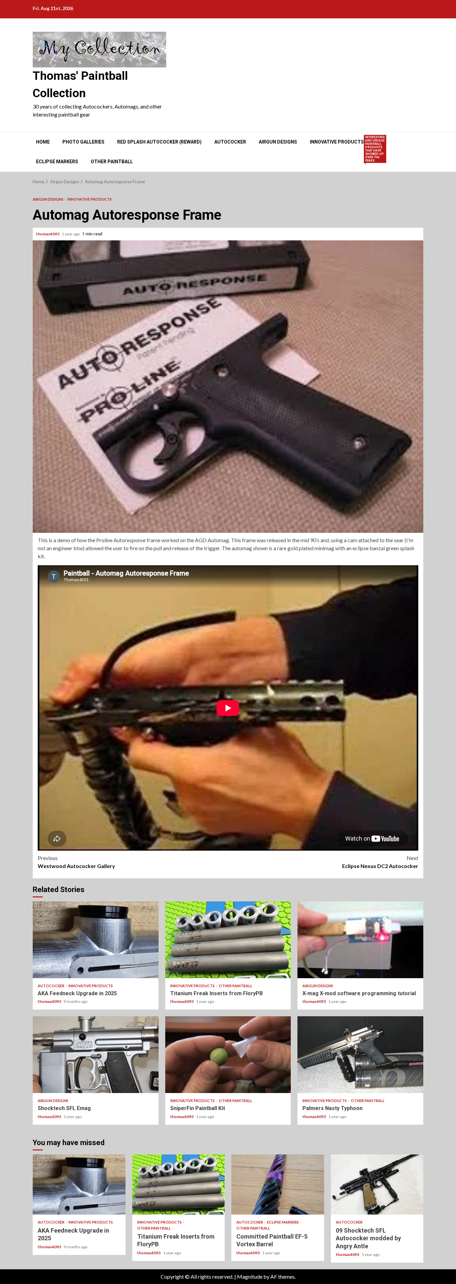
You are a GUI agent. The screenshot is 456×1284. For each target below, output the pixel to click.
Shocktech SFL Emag (96, 1054)
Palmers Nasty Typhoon (360, 1054)
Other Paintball (112, 161)
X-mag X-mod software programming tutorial (360, 939)
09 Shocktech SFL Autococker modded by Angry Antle (377, 1184)
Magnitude (249, 1276)
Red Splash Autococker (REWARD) (159, 142)
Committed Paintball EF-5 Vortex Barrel (277, 1184)
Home (43, 142)
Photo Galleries (83, 142)
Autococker (230, 142)
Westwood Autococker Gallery (76, 862)
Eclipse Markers (57, 161)
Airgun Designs (278, 142)
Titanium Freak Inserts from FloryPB (228, 939)
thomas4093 (48, 233)
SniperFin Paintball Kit (228, 1054)
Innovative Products (337, 142)
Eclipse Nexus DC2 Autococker (380, 862)
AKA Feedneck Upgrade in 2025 (96, 939)
